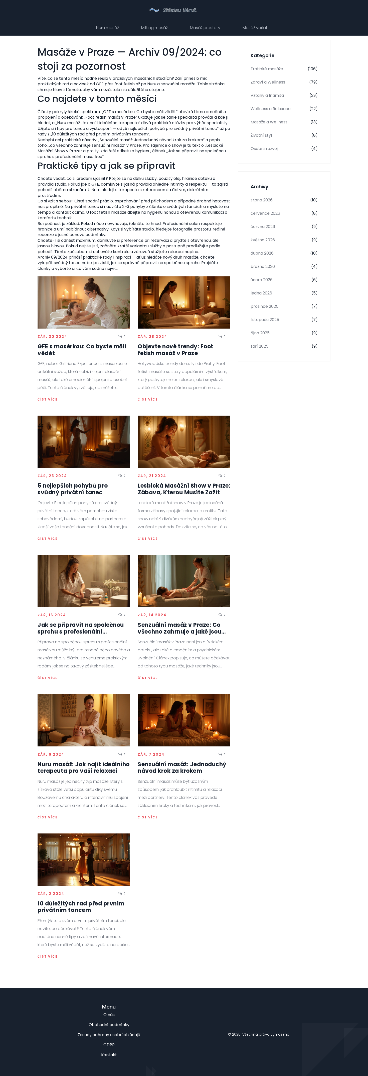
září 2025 (284, 346)
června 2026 (284, 226)
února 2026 (284, 280)
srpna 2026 (284, 200)
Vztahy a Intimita (284, 95)
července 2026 (284, 213)
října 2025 (284, 333)
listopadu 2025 (284, 320)
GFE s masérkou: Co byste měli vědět (82, 350)
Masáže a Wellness (284, 122)
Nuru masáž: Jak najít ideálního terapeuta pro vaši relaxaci (84, 768)
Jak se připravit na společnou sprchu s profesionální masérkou (81, 628)
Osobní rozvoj (284, 148)
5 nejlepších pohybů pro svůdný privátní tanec (73, 489)
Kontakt (109, 1055)
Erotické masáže (284, 69)
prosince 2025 (284, 306)
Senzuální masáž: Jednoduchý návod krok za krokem (182, 768)
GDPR (109, 1045)
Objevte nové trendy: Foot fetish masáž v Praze (176, 350)
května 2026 (284, 240)
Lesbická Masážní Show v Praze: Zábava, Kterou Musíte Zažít (184, 489)
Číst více (48, 400)
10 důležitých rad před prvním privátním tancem (81, 907)
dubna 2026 (284, 253)
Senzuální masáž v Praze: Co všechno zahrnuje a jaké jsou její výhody (179, 628)
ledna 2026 (284, 293)
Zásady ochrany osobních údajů (109, 1035)
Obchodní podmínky (109, 1025)
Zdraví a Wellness (284, 82)
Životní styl (284, 135)
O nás (109, 1015)
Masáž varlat (255, 28)
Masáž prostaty (205, 28)
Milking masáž (154, 28)
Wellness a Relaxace (284, 109)
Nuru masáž (107, 28)
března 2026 (284, 266)
